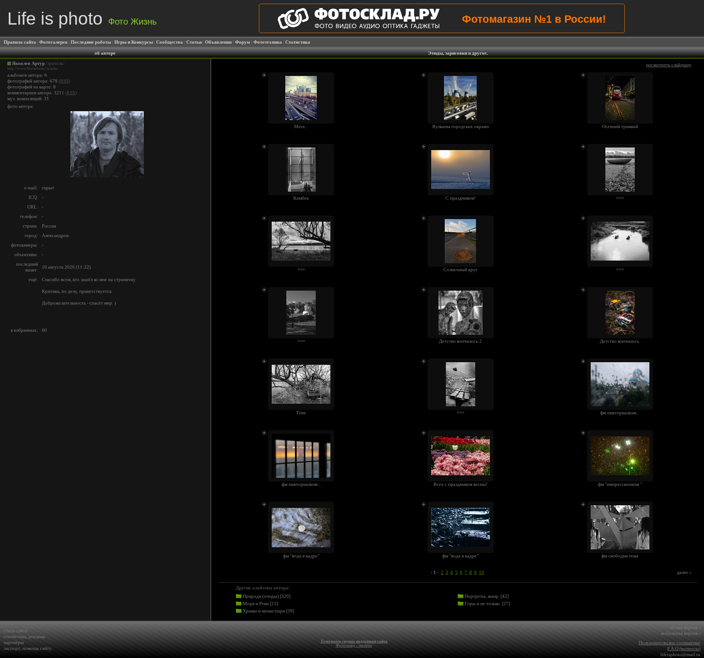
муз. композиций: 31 (28, 98)
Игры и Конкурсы (133, 42)
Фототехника (267, 42)
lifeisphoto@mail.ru (680, 654)
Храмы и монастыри (264, 611)
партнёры (14, 642)
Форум (242, 42)
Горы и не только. (483, 603)
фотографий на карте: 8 (31, 87)
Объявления (218, 42)
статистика (15, 636)
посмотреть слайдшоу (669, 65)
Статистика (297, 42)
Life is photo (82, 18)
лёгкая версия (685, 627)
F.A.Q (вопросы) (683, 648)
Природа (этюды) (261, 596)
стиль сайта (15, 630)
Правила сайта (20, 42)
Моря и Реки (256, 603)
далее (684, 572)
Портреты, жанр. (482, 596)
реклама (37, 636)
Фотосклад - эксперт (354, 645)
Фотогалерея (53, 42)
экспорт (12, 648)
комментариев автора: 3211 (35, 92)
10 (481, 572)
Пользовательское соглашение (669, 643)
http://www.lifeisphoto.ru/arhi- (33, 68)
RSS (64, 81)
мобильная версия (680, 633)
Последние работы (91, 42)
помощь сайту (37, 648)
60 (44, 330)
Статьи (194, 42)
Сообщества (169, 42)
